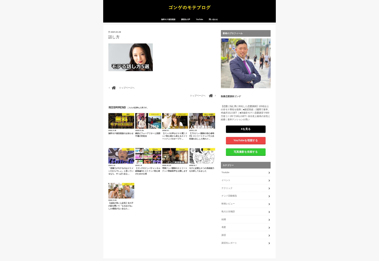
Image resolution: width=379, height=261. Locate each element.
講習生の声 (185, 19)
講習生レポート (229, 243)
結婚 (223, 219)
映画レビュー (228, 203)
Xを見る (246, 128)
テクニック (227, 188)
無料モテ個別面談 (168, 19)
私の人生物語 (228, 211)
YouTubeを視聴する (245, 140)
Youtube (225, 172)
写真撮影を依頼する (246, 151)
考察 (223, 227)
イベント (225, 180)
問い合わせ (213, 19)
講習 (223, 235)
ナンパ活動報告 (229, 196)
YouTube (199, 19)
